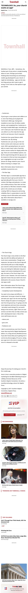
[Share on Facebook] (8, 396)
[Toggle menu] (2, 2)
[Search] (25, 1)
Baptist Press (4, 10)
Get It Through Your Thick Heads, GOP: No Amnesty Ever (13, 521)
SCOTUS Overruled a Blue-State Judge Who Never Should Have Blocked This (13, 537)
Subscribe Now (20, 414)
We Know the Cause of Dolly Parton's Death (12, 485)
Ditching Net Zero (6, 531)
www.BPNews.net (6, 393)
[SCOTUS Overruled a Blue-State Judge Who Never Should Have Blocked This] (14, 571)
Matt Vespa (4, 443)
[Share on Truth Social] (5, 396)
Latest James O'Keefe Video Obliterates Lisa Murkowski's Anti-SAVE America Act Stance (12, 441)
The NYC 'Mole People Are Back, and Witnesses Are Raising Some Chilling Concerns (14, 463)
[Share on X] (2, 396)
